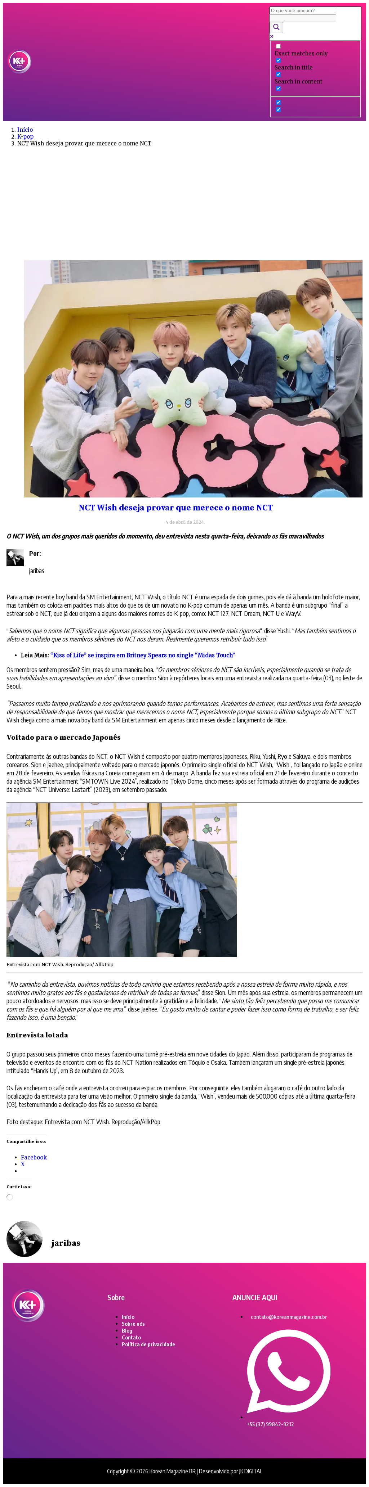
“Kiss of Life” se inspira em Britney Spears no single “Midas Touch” (142, 655)
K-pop (25, 136)
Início (25, 129)
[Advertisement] (184, 202)
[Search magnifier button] (276, 27)
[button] (150, 61)
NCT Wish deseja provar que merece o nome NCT (176, 508)
